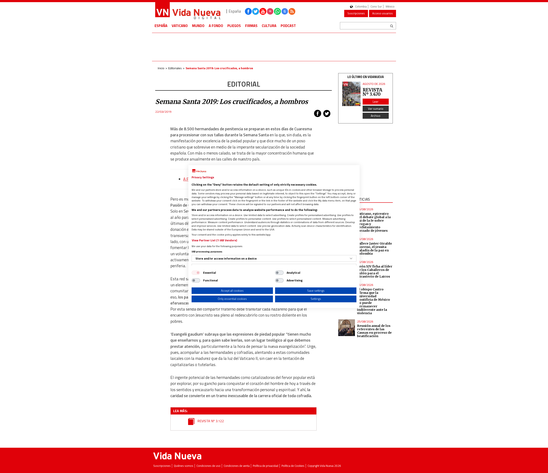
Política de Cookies (292, 466)
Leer (375, 101)
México (390, 6)
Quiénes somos (183, 466)
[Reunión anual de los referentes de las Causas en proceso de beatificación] (346, 327)
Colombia (361, 6)
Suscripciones (356, 13)
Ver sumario (375, 108)
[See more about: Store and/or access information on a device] (351, 258)
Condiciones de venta (237, 466)
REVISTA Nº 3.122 (210, 420)
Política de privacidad (265, 466)
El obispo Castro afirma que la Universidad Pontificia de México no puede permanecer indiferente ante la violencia (373, 301)
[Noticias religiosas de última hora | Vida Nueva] (187, 11)
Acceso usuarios (382, 13)
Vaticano (180, 26)
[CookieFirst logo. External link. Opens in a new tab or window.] (199, 171)
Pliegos (234, 26)
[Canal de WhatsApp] (277, 11)
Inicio (161, 68)
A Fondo (216, 26)
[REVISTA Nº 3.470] (351, 94)
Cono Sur (376, 6)
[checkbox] (196, 272)
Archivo (375, 115)
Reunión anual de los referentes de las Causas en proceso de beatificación (374, 331)
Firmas (251, 26)
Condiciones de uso (208, 466)
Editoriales (175, 68)
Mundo (198, 26)
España (161, 26)
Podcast (288, 26)
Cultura (269, 26)
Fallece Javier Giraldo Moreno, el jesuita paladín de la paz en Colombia (374, 249)
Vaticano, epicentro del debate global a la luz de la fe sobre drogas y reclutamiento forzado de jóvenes (374, 222)
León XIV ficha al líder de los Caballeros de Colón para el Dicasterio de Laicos (374, 271)
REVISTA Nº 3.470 (372, 92)
